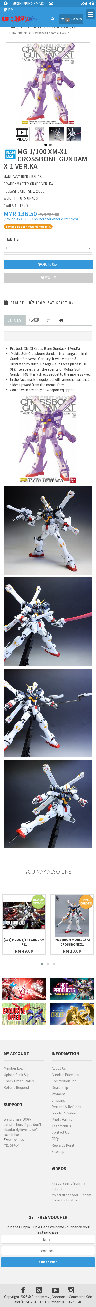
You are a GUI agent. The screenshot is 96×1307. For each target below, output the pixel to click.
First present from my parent (68, 1186)
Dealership (60, 1087)
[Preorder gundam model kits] (72, 1014)
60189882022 (16, 1139)
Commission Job (64, 1081)
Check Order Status (19, 1081)
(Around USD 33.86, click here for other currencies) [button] (41, 219)
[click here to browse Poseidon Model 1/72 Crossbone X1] (72, 916)
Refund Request (16, 1087)
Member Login (15, 1068)
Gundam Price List (66, 1074)
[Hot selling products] (72, 989)
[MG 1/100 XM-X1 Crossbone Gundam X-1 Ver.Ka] (48, 84)
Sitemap (58, 1151)
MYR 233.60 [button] (48, 214)
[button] (20, 213)
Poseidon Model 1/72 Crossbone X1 (72, 942)
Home (11, 27)
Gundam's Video (64, 1113)
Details (14, 320)
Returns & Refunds (66, 1106)
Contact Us (60, 1132)
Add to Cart (50, 264)
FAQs (56, 1138)
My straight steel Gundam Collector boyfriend (71, 1197)
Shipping (58, 1100)
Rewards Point (63, 1145)
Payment (58, 1094)
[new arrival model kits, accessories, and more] (24, 989)
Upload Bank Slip (16, 1074)
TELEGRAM (11, 1145)
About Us (59, 1068)
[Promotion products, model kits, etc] (24, 1014)
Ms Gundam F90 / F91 (62, 27)
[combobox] (48, 248)
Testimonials (61, 1126)
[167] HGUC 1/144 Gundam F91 (24, 942)
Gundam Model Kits (32, 27)
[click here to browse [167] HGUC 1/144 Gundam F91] (24, 916)
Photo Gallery (62, 1119)
